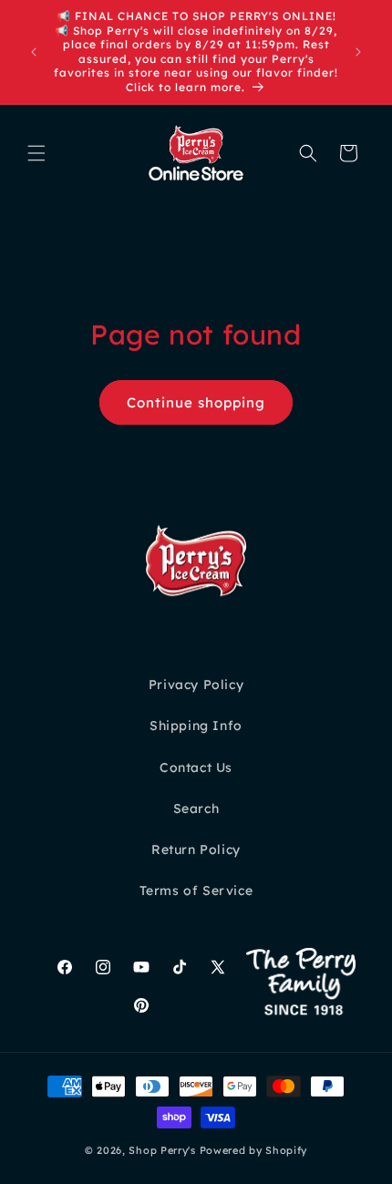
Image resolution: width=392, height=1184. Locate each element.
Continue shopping (196, 402)
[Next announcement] (358, 52)
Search (196, 808)
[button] (36, 153)
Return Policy (196, 849)
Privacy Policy (196, 684)
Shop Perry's (162, 1150)
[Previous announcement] (34, 52)
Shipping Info (196, 725)
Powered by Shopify (254, 1150)
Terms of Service (196, 890)
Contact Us (196, 767)
